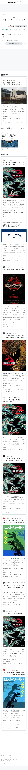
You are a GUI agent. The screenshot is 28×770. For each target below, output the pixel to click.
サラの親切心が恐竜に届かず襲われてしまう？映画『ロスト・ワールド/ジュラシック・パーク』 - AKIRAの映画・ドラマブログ (9, 136)
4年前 (19, 397)
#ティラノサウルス (17, 659)
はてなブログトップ (5, 760)
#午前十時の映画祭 (7, 317)
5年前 (21, 518)
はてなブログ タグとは (6, 759)
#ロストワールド (7, 659)
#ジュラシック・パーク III (9, 389)
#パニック (12, 210)
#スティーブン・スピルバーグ (10, 391)
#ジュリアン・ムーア (8, 326)
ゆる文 (7, 160)
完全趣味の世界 (9, 333)
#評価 (8, 260)
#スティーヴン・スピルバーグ (10, 323)
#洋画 (20, 122)
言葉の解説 (5, 29)
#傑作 (18, 389)
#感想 (4, 216)
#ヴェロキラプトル (7, 661)
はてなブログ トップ (7, 14)
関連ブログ (22, 29)
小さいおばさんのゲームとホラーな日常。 (14, 582)
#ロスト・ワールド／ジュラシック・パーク (13, 449)
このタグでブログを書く (20, 26)
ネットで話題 (13, 29)
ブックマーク (5, 133)
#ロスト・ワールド (7, 572)
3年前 (21, 267)
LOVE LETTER (9, 80)
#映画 (17, 122)
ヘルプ (13, 759)
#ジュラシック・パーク (9, 122)
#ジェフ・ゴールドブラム (9, 324)
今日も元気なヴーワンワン (11, 397)
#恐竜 (17, 576)
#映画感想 (5, 116)
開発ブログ (18, 759)
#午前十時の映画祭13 (18, 317)
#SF (8, 210)
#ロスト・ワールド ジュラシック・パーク (13, 574)
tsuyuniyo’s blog (9, 611)
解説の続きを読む (13, 43)
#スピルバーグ (14, 260)
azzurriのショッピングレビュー (12, 518)
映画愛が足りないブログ (11, 456)
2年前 (14, 80)
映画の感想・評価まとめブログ (12, 222)
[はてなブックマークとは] (11, 128)
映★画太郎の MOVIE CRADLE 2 (12, 267)
